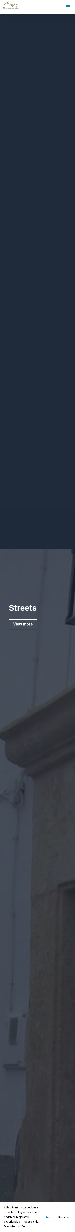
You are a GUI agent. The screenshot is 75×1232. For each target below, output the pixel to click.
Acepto (49, 1217)
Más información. (14, 1226)
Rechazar (63, 1217)
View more (23, 624)
